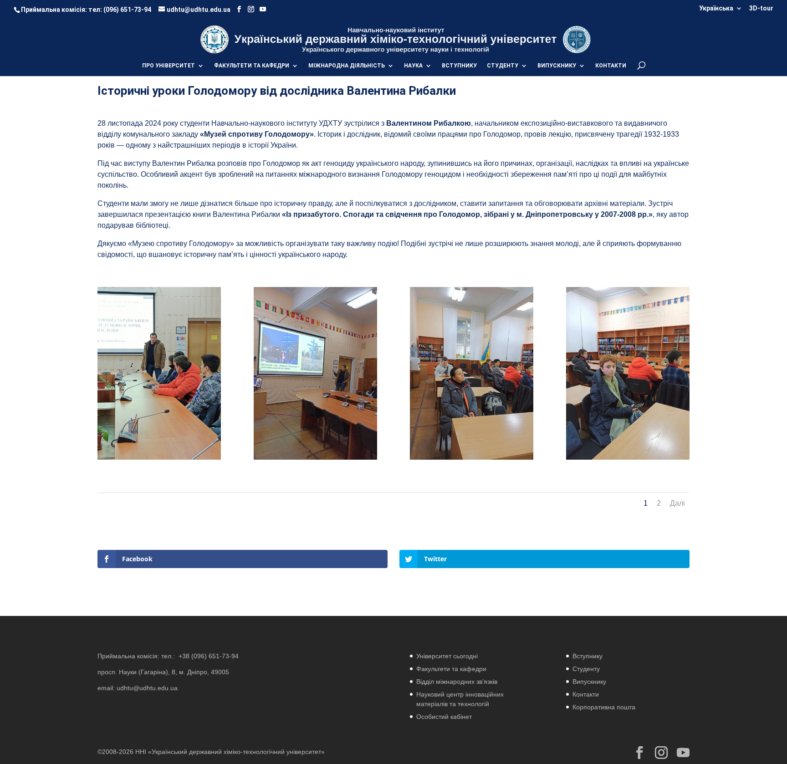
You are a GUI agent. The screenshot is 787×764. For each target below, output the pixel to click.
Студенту (586, 668)
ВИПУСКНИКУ (556, 65)
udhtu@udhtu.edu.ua (147, 688)
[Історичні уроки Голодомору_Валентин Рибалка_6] (471, 459)
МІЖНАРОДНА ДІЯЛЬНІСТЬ (346, 65)
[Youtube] (263, 9)
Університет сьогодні (447, 656)
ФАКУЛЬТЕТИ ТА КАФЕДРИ (251, 65)
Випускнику (589, 681)
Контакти (585, 694)
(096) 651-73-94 (127, 9)
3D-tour (761, 8)
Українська (716, 8)
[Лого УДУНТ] (576, 39)
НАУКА (413, 65)
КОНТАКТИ (610, 65)
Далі (677, 503)
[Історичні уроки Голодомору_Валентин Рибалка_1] (159, 459)
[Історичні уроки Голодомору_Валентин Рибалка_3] (628, 459)
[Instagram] (251, 9)
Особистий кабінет (444, 716)
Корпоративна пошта (603, 707)
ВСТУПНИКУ (459, 65)
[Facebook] (239, 9)
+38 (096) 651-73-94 (209, 656)
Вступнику (587, 656)
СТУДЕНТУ (502, 65)
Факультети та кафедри (451, 668)
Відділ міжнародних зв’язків (456, 681)
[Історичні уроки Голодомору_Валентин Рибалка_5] (315, 459)
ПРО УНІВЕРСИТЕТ (168, 65)
